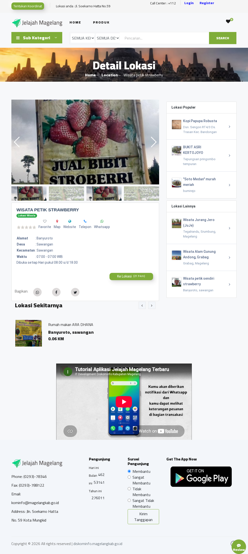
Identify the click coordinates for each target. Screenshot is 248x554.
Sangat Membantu (141, 480)
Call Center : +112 (163, 3)
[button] (153, 142)
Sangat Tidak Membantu (143, 503)
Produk (101, 22)
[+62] (102, 221)
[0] (228, 21)
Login (189, 3)
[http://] (69, 221)
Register (207, 3)
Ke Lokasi (131, 276)
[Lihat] (135, 142)
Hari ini (94, 468)
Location (109, 75)
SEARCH (222, 38)
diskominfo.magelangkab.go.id (97, 543)
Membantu (141, 471)
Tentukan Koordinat (28, 6)
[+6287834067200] (85, 221)
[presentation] (142, 305)
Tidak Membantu (141, 492)
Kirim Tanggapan (143, 516)
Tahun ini (95, 491)
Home (75, 22)
